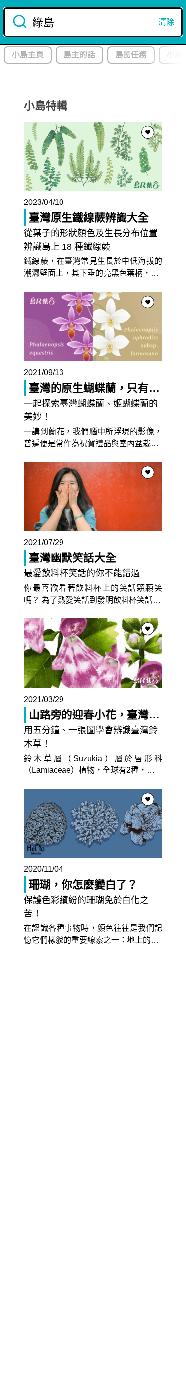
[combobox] (93, 22)
